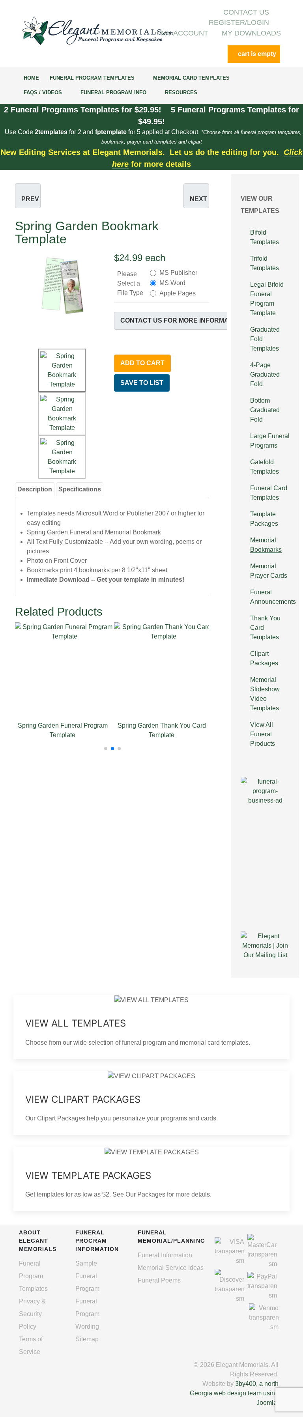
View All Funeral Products (262, 734)
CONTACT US (246, 12)
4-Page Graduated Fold (265, 374)
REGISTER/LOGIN (239, 22)
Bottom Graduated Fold (265, 410)
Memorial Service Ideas (171, 1267)
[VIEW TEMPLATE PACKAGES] (151, 1179)
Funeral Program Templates (33, 1276)
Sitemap (87, 1339)
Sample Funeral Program (87, 1276)
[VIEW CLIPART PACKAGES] (151, 1103)
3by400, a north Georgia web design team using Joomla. (234, 1393)
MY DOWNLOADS (251, 33)
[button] (105, 748)
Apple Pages (177, 293)
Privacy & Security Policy (32, 1314)
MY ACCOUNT (184, 33)
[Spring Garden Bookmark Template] (62, 285)
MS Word (172, 283)
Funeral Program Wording (87, 1314)
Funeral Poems (159, 1280)
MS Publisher (178, 272)
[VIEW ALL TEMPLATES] (151, 1027)
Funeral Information (165, 1255)
